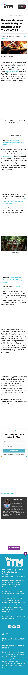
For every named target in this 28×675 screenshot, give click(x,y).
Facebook (14, 626)
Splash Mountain (12, 72)
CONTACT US (7, 638)
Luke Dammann (17, 499)
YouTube (9, 626)
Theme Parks (9, 15)
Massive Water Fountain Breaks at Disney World (12, 280)
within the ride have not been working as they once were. (14, 201)
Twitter (18, 626)
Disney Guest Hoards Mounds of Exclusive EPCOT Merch (13, 142)
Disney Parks (18, 15)
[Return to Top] (25, 554)
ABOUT (5, 634)
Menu (21, 6)
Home (2, 15)
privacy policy (10, 654)
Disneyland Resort (7, 17)
